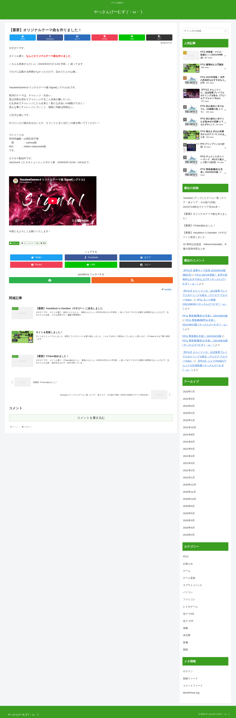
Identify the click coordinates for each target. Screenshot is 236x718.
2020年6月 (189, 506)
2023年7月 (189, 391)
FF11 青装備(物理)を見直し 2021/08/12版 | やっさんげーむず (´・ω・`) (205, 324)
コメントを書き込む (91, 417)
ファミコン (189, 599)
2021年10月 (189, 427)
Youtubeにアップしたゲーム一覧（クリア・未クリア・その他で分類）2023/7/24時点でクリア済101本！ (204, 202)
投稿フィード (190, 678)
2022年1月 (189, 420)
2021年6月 (189, 441)
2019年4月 (189, 534)
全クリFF (188, 621)
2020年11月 (189, 492)
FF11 (186, 556)
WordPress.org (191, 692)
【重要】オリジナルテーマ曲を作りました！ (205, 216)
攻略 (185, 628)
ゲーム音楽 (189, 578)
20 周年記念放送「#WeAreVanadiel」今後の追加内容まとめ (205, 246)
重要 (44, 243)
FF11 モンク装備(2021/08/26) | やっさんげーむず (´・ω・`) (204, 304)
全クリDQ (188, 613)
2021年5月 (189, 448)
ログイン (188, 671)
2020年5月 (189, 513)
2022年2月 (189, 413)
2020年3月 (189, 520)
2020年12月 (189, 484)
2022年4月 (189, 406)
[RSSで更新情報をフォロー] (132, 280)
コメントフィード (193, 685)
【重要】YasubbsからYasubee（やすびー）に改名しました (205, 234)
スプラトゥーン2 (192, 585)
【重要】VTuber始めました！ (199, 225)
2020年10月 (189, 499)
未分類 (186, 635)
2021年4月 (189, 456)
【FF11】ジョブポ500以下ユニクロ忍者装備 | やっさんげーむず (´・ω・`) (204, 365)
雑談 (185, 649)
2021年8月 (189, 434)
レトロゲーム (190, 606)
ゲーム (186, 570)
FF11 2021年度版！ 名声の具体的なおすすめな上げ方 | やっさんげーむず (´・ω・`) (204, 279)
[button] (225, 31)
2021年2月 (189, 470)
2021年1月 (189, 477)
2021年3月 (189, 463)
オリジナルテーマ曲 (31, 243)
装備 (185, 642)
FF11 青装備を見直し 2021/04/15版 (201, 336)
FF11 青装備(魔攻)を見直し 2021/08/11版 (205, 315)
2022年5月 (189, 398)
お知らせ (15, 243)
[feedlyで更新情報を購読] (49, 280)
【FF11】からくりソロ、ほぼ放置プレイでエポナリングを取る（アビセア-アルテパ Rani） (205, 295)
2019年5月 (189, 527)
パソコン (188, 592)
